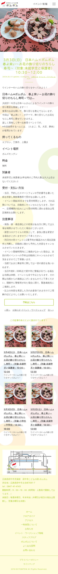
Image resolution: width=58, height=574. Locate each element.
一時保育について (29, 524)
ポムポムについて (29, 541)
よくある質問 (29, 546)
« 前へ (7, 310)
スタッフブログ (29, 537)
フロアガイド (29, 516)
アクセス (29, 520)
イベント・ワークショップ (41, 77)
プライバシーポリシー (29, 560)
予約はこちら (29, 302)
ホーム (29, 511)
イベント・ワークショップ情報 (29, 533)
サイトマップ (29, 564)
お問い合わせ (29, 550)
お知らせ (34, 77)
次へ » (51, 310)
